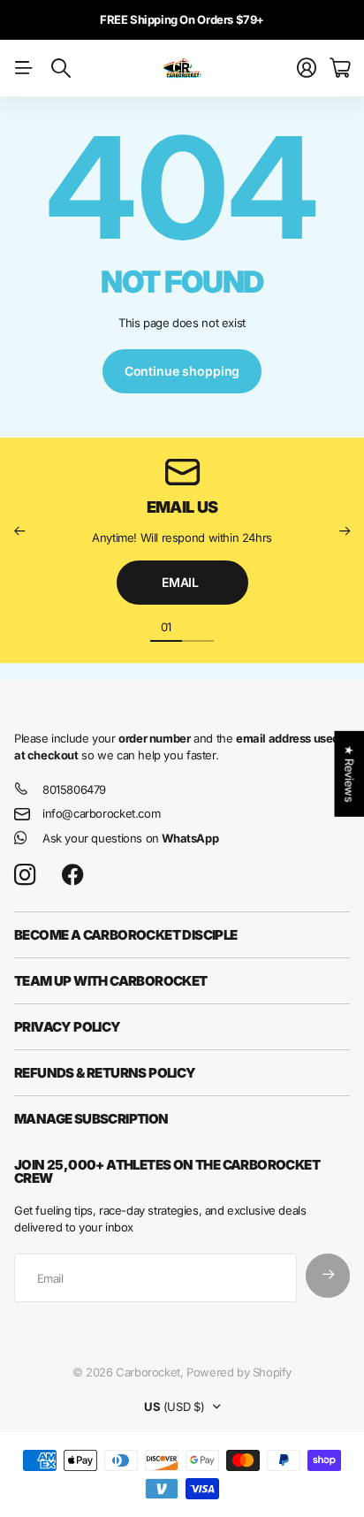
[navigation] (198, 626)
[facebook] (73, 875)
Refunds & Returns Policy (105, 1072)
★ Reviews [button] (349, 774)
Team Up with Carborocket (111, 980)
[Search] (61, 68)
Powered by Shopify (239, 1372)
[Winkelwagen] (340, 68)
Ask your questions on (130, 838)
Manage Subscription (91, 1118)
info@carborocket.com (101, 813)
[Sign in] (306, 68)
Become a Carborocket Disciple (126, 934)
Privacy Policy (67, 1026)
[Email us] (182, 472)
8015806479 (74, 789)
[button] (19, 531)
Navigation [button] (24, 68)
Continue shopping (182, 370)
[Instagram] (24, 875)
